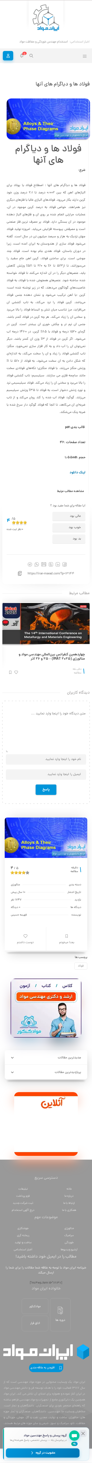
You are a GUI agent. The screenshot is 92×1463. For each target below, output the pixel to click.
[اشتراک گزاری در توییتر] (51, 564)
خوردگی (69, 1242)
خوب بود (75, 527)
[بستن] (83, 1433)
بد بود (77, 538)
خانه (69, 1189)
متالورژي (69, 1228)
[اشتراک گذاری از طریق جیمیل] (43, 564)
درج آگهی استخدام (23, 1210)
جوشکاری (23, 1228)
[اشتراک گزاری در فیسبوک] (64, 564)
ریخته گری (23, 1235)
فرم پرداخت (23, 1196)
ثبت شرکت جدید (23, 1203)
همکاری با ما (69, 1210)
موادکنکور (35, 1306)
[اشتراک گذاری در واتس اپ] (36, 564)
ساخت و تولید (23, 1242)
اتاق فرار (35, 1323)
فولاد (81, 966)
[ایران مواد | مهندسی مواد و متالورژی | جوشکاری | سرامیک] (46, 18)
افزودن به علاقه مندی (42, 1368)
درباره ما (69, 1196)
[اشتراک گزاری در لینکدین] (57, 564)
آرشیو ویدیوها (69, 1249)
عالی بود (75, 516)
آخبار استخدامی (23, 1249)
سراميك (69, 1235)
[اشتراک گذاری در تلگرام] (30, 564)
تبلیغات (23, 1189)
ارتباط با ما (69, 1203)
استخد (63, 42)
